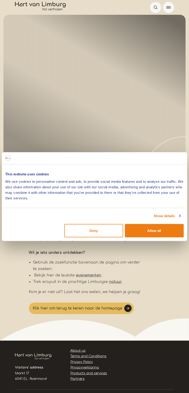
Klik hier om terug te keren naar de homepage (77, 308)
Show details (164, 216)
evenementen (88, 275)
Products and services (88, 373)
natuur (115, 282)
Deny (93, 230)
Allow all (154, 230)
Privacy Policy (81, 362)
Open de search (155, 7)
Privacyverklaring (84, 367)
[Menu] (168, 7)
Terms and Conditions (88, 356)
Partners (77, 379)
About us (78, 350)
